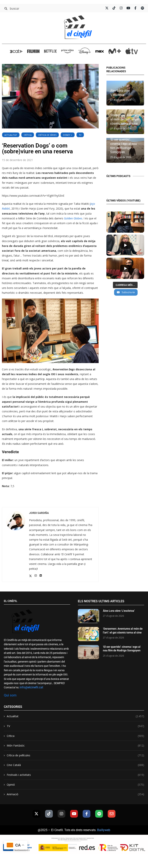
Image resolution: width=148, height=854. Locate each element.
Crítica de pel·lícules (75, 755)
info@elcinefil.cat (31, 687)
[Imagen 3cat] (16, 51)
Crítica (28, 134)
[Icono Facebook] (135, 8)
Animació (75, 794)
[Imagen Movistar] (114, 51)
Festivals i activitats (75, 775)
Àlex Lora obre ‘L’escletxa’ (119, 610)
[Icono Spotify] (142, 8)
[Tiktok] (49, 814)
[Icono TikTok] (114, 8)
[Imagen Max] (99, 51)
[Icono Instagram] (121, 8)
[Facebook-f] (86, 814)
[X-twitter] (36, 814)
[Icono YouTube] (128, 8)
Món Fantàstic (75, 745)
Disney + (67, 134)
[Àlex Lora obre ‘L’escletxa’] (88, 616)
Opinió (75, 784)
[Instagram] (61, 814)
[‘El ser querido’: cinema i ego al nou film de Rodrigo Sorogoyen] (88, 652)
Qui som (10, 695)
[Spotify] (99, 814)
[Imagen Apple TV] (131, 51)
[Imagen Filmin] (33, 51)
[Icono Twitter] (106, 8)
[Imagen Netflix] (50, 51)
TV (80, 134)
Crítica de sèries (47, 134)
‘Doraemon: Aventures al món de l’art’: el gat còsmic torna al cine (125, 119)
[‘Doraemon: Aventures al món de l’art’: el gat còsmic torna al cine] (88, 634)
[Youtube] (74, 814)
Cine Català (75, 765)
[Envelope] (111, 814)
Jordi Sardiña (39, 512)
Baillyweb (103, 830)
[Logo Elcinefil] (78, 27)
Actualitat (10, 134)
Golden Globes (73, 218)
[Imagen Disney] (84, 51)
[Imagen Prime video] (67, 51)
